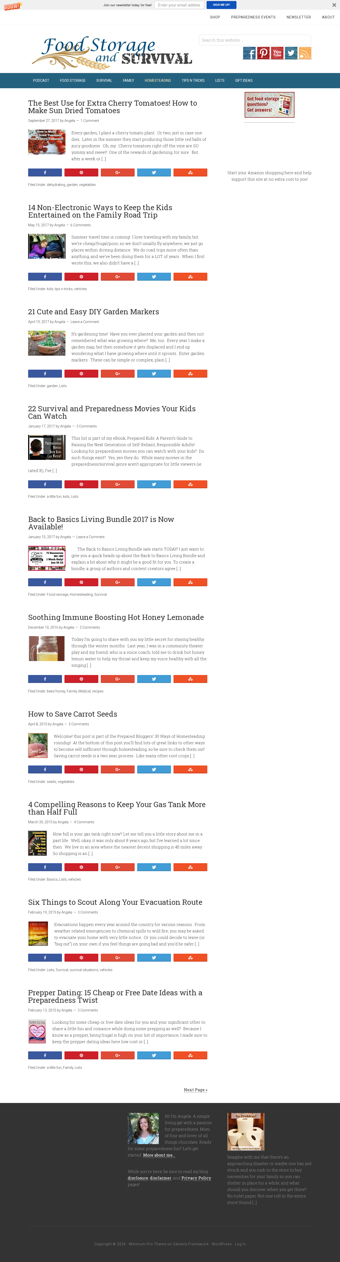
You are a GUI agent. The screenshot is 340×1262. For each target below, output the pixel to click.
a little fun (54, 497)
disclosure (138, 1177)
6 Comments (80, 225)
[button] (170, 5)
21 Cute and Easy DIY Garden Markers (93, 311)
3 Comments (86, 426)
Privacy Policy (196, 1177)
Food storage (57, 594)
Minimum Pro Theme (147, 1244)
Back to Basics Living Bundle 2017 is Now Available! (101, 522)
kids (50, 289)
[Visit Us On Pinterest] (263, 57)
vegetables (87, 185)
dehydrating (56, 185)
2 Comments (90, 627)
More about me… (159, 1155)
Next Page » (195, 1089)
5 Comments (79, 724)
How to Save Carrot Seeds (72, 714)
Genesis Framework (191, 1244)
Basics (52, 879)
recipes (98, 691)
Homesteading (81, 594)
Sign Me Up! (221, 4)
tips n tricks (64, 289)
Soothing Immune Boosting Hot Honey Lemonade (116, 617)
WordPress (222, 1244)
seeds (51, 782)
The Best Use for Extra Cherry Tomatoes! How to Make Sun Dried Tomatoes (112, 106)
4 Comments (84, 822)
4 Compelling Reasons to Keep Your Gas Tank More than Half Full (117, 808)
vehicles (80, 289)
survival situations (84, 970)
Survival (100, 594)
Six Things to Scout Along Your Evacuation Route (115, 902)
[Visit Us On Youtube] (277, 57)
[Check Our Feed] (305, 57)
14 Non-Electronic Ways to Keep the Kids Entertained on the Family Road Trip (100, 211)
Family (72, 691)
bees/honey (56, 691)
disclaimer (160, 1177)
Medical (84, 691)
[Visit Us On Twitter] (291, 57)
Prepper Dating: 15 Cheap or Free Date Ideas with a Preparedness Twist (115, 996)
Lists (63, 386)
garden (72, 185)
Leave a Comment (85, 322)
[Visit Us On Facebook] (249, 57)
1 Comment (90, 121)
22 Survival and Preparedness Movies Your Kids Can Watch (112, 412)
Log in (240, 1244)
